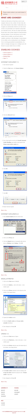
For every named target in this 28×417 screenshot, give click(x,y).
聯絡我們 (3, 392)
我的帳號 (3, 403)
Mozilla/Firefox (6, 56)
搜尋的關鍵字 (17, 392)
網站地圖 (16, 390)
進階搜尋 (16, 394)
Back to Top (4, 210)
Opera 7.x (5, 58)
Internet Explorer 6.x (7, 54)
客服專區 (3, 394)
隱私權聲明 (3, 396)
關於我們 (3, 390)
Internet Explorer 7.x (7, 52)
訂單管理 (3, 405)
